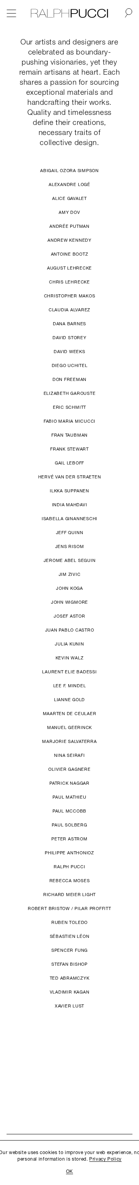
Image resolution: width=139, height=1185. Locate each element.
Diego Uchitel (70, 366)
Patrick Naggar (69, 784)
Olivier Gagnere (69, 770)
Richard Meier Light (69, 895)
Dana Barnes (69, 324)
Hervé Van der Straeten (69, 477)
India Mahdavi (69, 505)
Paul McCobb (69, 811)
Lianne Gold (69, 700)
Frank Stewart (69, 449)
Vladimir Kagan (70, 992)
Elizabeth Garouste (70, 394)
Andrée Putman (69, 227)
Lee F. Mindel (69, 686)
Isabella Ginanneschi (69, 519)
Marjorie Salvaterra (69, 742)
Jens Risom (69, 547)
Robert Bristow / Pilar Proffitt (69, 909)
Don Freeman (69, 380)
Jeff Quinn (69, 533)
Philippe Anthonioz (69, 853)
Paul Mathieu (69, 798)
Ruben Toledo (69, 923)
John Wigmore (69, 603)
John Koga (69, 589)
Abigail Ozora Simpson (69, 171)
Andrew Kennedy (69, 241)
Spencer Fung (69, 951)
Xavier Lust (69, 1006)
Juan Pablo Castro (69, 630)
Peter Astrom (69, 839)
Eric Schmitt (69, 408)
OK (69, 1172)
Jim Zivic (70, 575)
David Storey (69, 338)
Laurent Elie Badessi (69, 672)
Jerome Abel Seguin (70, 561)
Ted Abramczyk (70, 979)
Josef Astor (69, 617)
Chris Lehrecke (69, 282)
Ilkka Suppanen (69, 491)
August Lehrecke (69, 268)
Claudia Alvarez (69, 310)
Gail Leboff (69, 463)
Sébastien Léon (70, 937)
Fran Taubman (69, 436)
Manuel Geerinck (69, 728)
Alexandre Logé (69, 185)
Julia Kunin (69, 644)
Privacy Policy (105, 1159)
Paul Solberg (69, 825)
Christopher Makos (69, 296)
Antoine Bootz (69, 255)
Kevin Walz (70, 658)
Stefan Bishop (69, 965)
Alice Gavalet (69, 199)
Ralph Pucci (69, 867)
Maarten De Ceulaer (70, 714)
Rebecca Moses (69, 881)
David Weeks (69, 352)
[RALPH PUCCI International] (69, 13)
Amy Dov (69, 213)
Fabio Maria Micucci (69, 422)
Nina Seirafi (69, 756)
